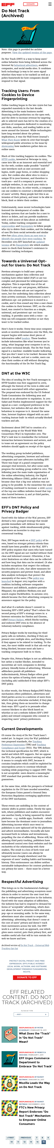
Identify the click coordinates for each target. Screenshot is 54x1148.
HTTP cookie (8, 159)
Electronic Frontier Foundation (9, 4)
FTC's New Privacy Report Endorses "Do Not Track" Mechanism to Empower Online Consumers (35, 1116)
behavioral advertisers (25, 65)
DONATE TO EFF (27, 977)
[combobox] (31, 1014)
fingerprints (26, 226)
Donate (31, 4)
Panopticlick (22, 245)
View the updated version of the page (32, 52)
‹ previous (25, 1137)
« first (10, 1137)
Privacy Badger (16, 619)
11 (18, 1142)
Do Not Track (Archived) (27, 999)
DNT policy (36, 540)
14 (37, 1142)
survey (48, 488)
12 (24, 1142)
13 (31, 1142)
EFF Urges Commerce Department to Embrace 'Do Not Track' (35, 1062)
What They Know (11, 140)
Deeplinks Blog (26, 1028)
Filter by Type (27, 1011)
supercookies (8, 226)
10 (12, 1142)
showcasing (8, 146)
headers (26, 338)
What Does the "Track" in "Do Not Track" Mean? (34, 1037)
